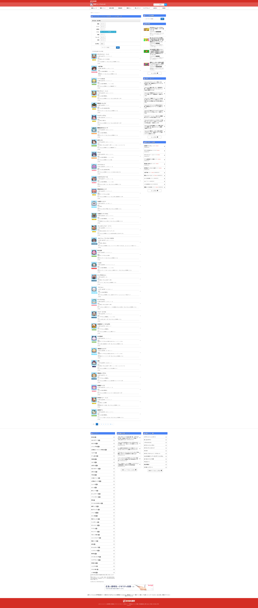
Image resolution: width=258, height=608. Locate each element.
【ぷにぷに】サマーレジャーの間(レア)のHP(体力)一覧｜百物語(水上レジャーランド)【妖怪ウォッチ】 (153, 83)
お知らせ (94, 471)
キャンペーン (95, 531)
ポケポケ (146, 450)
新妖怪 (93, 553)
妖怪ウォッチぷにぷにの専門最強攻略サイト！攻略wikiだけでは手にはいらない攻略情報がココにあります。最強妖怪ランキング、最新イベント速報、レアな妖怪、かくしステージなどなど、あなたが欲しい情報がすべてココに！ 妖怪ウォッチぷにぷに (129, 595)
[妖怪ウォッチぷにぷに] (110, 5)
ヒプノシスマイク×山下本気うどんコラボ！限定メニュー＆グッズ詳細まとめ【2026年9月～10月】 (128, 459)
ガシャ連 (94, 515)
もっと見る (153, 73)
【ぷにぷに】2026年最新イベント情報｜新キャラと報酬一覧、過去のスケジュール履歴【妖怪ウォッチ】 (153, 127)
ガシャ (93, 487)
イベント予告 (95, 446)
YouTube (154, 604)
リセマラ (93, 452)
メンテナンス (95, 550)
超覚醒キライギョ (151, 146)
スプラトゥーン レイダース (150, 436)
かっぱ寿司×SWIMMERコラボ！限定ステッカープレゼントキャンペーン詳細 (128, 449)
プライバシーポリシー (119, 604)
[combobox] (102, 29)
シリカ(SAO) (151, 184)
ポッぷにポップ (95, 547)
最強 (92, 500)
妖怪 (93, 544)
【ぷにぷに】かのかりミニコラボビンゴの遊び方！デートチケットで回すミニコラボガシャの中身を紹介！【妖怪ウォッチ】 (153, 121)
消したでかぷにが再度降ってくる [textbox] (108, 31)
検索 (165, 4)
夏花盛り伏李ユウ (151, 164)
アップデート (95, 522)
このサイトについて (101, 604)
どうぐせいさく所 (95, 556)
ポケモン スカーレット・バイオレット (152, 453)
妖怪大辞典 (111, 8)
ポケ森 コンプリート (148, 467)
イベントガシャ (95, 496)
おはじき (94, 443)
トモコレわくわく (148, 442)
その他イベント (95, 478)
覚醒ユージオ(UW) (153, 187)
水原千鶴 (151, 172)
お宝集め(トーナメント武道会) (98, 449)
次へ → (111, 424)
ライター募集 (135, 604)
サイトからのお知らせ (96, 503)
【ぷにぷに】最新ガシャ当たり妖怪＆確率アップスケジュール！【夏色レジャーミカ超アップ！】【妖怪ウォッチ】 (153, 132)
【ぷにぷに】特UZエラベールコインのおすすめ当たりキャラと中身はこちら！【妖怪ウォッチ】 (153, 112)
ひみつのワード (95, 440)
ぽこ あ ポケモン (147, 439)
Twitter (151, 604)
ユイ (149, 181)
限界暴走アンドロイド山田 (153, 169)
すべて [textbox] (102, 29)
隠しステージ (138, 8)
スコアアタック (146, 8)
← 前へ (93, 424)
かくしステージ (95, 493)
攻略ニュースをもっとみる (128, 469)
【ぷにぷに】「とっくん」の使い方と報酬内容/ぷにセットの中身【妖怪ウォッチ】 (153, 117)
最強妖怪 (120, 8)
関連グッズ (94, 541)
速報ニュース (94, 8)
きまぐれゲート (95, 468)
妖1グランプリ (95, 509)
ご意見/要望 (108, 604)
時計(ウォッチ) (95, 519)
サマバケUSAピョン (152, 151)
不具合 (93, 474)
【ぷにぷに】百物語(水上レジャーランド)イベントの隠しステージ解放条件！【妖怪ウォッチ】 (153, 94)
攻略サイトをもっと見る (154, 470)
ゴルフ (93, 462)
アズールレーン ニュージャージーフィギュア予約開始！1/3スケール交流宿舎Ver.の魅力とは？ (128, 453)
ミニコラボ (94, 566)
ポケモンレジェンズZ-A (149, 445)
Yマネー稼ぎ (94, 569)
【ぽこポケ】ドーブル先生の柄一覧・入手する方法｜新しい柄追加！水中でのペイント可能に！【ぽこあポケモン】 (128, 438)
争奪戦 (93, 459)
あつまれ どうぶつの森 (149, 458)
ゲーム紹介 (94, 456)
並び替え (97, 43)
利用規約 (112, 604)
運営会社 (131, 604)
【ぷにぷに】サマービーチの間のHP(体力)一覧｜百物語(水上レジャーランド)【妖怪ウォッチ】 (153, 106)
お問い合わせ (146, 604)
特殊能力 (94, 563)
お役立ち (155, 8)
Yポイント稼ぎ (95, 534)
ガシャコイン (95, 525)
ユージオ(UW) (151, 178)
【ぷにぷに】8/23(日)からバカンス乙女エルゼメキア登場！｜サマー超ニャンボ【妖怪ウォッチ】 (128, 444)
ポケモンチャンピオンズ (149, 447)
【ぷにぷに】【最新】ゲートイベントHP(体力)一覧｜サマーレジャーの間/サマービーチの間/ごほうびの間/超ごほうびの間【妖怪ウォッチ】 (154, 100)
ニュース (94, 484)
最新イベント (103, 8)
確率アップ (94, 506)
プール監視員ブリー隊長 (152, 160)
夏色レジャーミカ (153, 175)
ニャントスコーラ (96, 537)
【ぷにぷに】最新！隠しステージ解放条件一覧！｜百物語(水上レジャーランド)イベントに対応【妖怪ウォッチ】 (153, 89)
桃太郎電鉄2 (146, 464)
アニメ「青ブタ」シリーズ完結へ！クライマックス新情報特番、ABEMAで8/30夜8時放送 (128, 465)
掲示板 (164, 8)
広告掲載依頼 (141, 604)
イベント (94, 512)
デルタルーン (147, 461)
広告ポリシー (126, 604)
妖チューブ (94, 490)
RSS (158, 604)
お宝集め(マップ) (96, 481)
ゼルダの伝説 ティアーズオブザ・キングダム (153, 456)
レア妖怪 (94, 572)
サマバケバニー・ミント (152, 155)
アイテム (94, 528)
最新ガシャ (129, 8)
